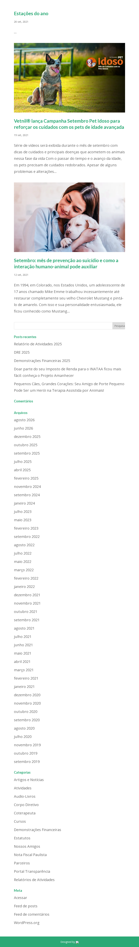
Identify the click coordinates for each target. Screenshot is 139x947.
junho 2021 (23, 644)
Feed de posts (25, 906)
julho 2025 (22, 461)
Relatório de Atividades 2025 (38, 344)
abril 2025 (22, 469)
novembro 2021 (27, 603)
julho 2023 (22, 511)
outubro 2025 (25, 444)
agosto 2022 (24, 544)
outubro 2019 (25, 753)
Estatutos (22, 838)
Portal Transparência (32, 871)
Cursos (20, 821)
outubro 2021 (25, 611)
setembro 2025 (27, 453)
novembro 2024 (27, 486)
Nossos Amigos (27, 846)
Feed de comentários (31, 914)
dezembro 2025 (27, 436)
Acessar (20, 897)
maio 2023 (22, 519)
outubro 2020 (25, 711)
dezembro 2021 (27, 594)
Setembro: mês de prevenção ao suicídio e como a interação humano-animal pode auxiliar (66, 263)
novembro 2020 (27, 703)
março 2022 (24, 569)
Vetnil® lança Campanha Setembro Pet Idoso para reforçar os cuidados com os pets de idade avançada (69, 124)
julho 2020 (22, 736)
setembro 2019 (27, 761)
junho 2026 (23, 428)
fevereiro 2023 (26, 528)
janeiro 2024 (24, 503)
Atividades (22, 788)
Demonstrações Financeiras (37, 829)
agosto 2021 (24, 628)
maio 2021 (22, 653)
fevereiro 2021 (26, 678)
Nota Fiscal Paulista (30, 854)
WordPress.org (26, 922)
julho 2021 (22, 636)
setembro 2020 (27, 719)
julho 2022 (22, 553)
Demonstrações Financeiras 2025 (42, 360)
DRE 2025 (22, 352)
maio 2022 (22, 561)
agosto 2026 (24, 419)
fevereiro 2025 (26, 478)
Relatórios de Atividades (34, 879)
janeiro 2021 (24, 686)
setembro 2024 (27, 494)
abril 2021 (22, 661)
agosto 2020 (24, 728)
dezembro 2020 (27, 694)
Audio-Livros (24, 796)
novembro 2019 (27, 744)
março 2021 (24, 669)
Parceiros (22, 863)
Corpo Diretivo (26, 804)
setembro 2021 (27, 619)
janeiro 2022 (24, 586)
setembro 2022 (27, 536)
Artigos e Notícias (29, 779)
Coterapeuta (24, 813)
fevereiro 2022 (26, 578)
